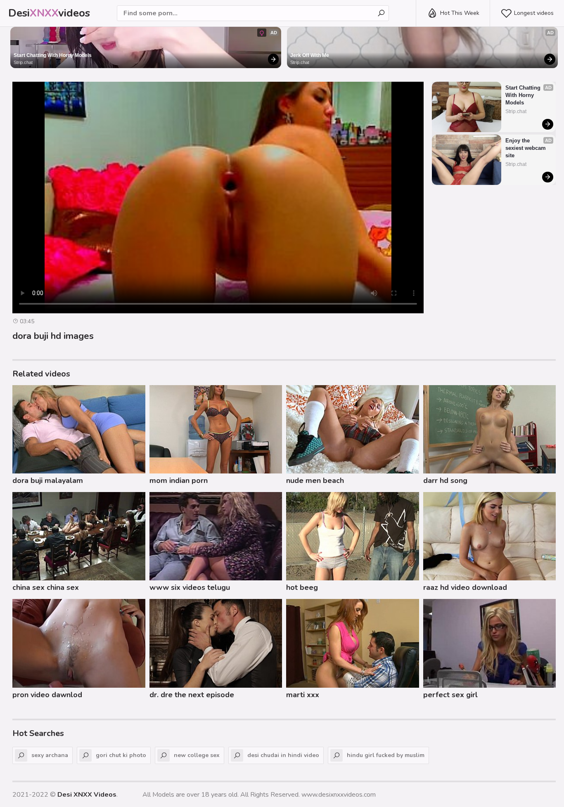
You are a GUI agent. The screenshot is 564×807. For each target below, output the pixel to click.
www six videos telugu (189, 587)
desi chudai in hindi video (283, 755)
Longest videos (534, 13)
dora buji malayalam (47, 480)
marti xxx (302, 695)
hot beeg (302, 587)
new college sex (197, 755)
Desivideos (49, 13)
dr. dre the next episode (191, 695)
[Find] (381, 13)
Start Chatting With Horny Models (53, 55)
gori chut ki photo (121, 755)
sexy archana (49, 755)
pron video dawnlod (47, 695)
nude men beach (315, 480)
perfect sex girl (450, 695)
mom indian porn (178, 480)
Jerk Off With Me (309, 55)
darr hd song (445, 480)
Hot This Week (459, 13)
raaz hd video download (465, 587)
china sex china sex (45, 587)
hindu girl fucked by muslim (385, 755)
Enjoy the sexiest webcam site (526, 148)
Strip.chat (23, 62)
